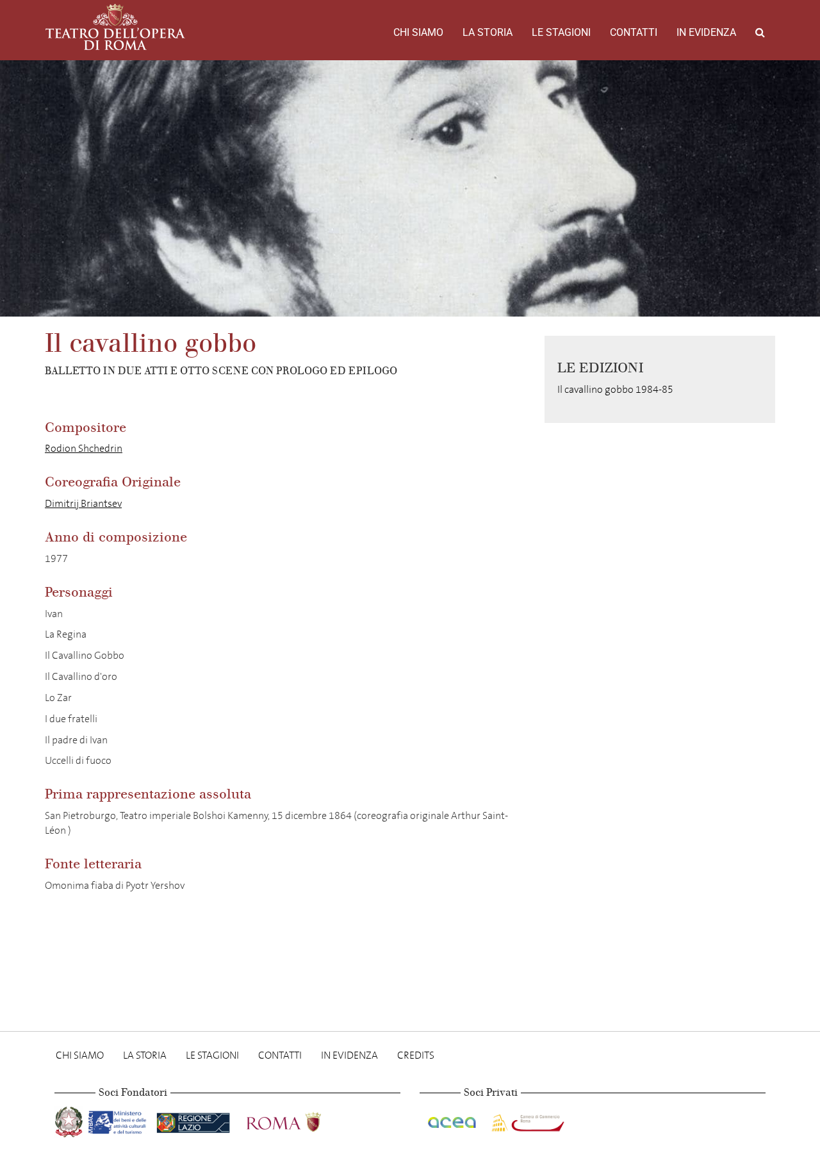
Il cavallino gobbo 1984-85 (615, 389)
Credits (415, 1055)
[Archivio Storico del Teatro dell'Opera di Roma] (115, 27)
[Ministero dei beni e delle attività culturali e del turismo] (120, 1120)
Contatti (633, 32)
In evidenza (706, 32)
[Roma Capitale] (300, 1120)
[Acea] (453, 1120)
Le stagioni (561, 32)
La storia (487, 32)
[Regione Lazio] (194, 1120)
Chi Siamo (418, 32)
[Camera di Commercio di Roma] (526, 1120)
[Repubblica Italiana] (70, 1120)
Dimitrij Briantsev (83, 503)
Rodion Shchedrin (83, 448)
